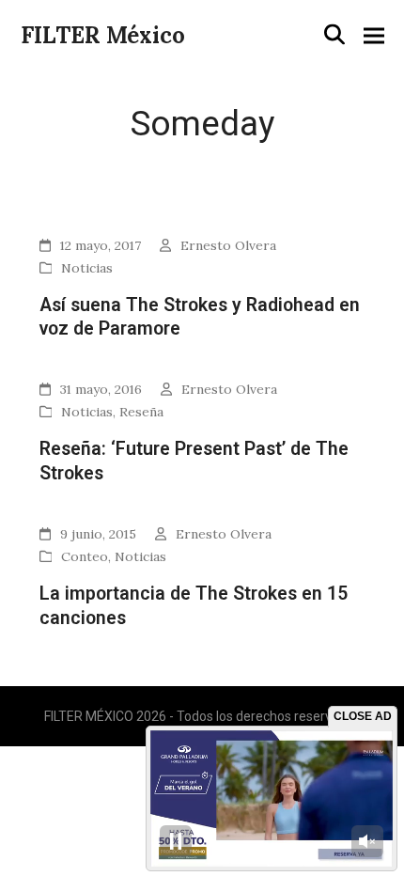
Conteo (84, 556)
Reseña (141, 411)
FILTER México (103, 35)
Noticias (87, 267)
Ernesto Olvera (228, 245)
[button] (334, 34)
